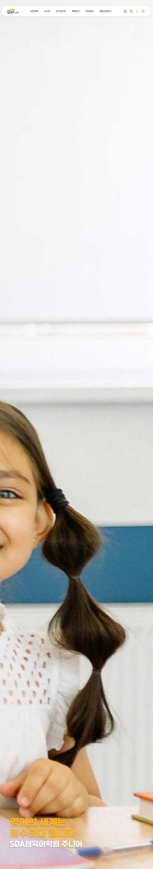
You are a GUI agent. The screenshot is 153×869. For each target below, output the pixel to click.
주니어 (47, 11)
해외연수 (76, 11)
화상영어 (90, 11)
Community (125, 11)
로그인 (131, 11)
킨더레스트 (61, 11)
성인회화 (34, 11)
